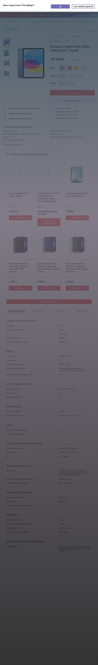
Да (60, 6)
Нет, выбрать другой (83, 6)
